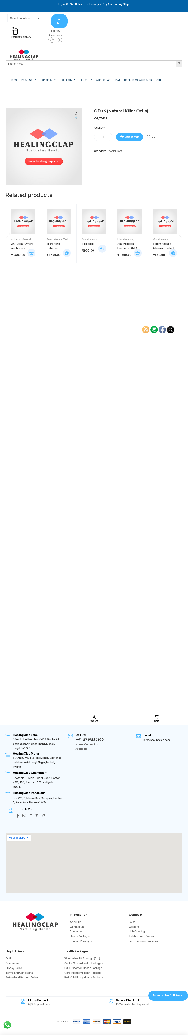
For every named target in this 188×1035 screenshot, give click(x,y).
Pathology (46, 79)
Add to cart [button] (31, 253)
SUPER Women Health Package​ (83, 968)
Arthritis (16, 239)
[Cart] (156, 717)
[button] (76, 116)
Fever (49, 239)
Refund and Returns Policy (22, 977)
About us (26, 79)
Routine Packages (81, 941)
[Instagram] (24, 816)
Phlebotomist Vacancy (143, 936)
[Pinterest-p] (43, 816)
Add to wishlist (148, 137)
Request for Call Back (167, 995)
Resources (76, 931)
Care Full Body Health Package (82, 972)
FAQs (117, 79)
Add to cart (132, 136)
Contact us (103, 79)
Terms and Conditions (19, 972)
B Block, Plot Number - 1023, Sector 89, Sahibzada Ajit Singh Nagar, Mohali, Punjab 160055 (36, 744)
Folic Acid (88, 243)
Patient (84, 79)
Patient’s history (21, 36)
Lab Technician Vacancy (143, 941)
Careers (134, 926)
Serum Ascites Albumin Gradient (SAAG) (163, 248)
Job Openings (137, 931)
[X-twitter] (37, 816)
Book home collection (138, 79)
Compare (153, 137)
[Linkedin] (30, 816)
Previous (5, 233)
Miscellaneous (89, 239)
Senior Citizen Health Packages (83, 963)
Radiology (66, 79)
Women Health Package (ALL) (82, 958)
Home (13, 79)
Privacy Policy (14, 968)
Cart (158, 79)
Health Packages (80, 936)
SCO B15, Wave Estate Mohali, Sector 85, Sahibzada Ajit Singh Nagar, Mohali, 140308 (37, 762)
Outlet (10, 958)
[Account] (94, 717)
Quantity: (99, 127)
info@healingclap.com (156, 740)
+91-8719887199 (89, 739)
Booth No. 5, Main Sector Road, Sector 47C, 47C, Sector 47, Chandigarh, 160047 (36, 782)
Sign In (59, 21)
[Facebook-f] (18, 816)
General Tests (62, 239)
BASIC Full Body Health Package (83, 977)
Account (94, 721)
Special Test (114, 150)
